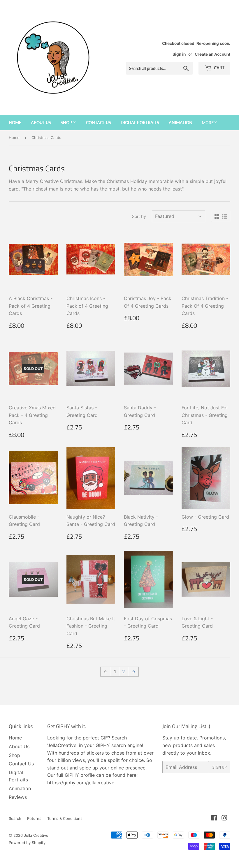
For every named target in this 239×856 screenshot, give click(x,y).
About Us (41, 122)
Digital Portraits (140, 122)
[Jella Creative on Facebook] (214, 818)
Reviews (18, 797)
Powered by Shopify (27, 842)
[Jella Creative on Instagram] (224, 818)
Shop (67, 122)
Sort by (139, 216)
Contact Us (98, 122)
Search (15, 818)
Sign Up (219, 767)
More (208, 122)
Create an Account (212, 54)
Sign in (179, 54)
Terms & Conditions (64, 818)
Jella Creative (36, 835)
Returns (34, 818)
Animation (180, 122)
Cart (218, 67)
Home (15, 122)
